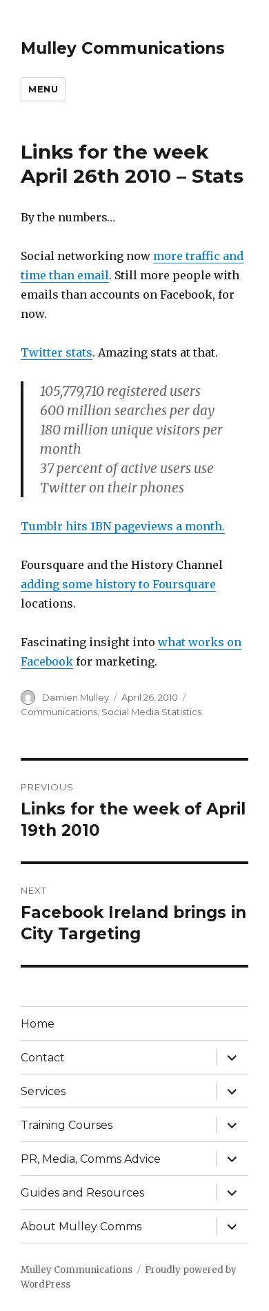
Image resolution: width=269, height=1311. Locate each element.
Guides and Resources (82, 1192)
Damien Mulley (75, 697)
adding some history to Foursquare (118, 584)
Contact (43, 1057)
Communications (59, 711)
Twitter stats (56, 352)
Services (43, 1091)
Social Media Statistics (151, 711)
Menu (43, 88)
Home (37, 1023)
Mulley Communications (123, 48)
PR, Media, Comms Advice (91, 1158)
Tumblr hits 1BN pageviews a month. (123, 526)
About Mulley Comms (81, 1226)
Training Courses (66, 1125)
